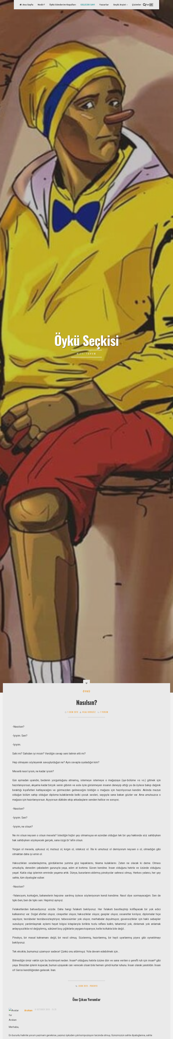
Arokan (28, 1010)
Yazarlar (104, 4)
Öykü (86, 691)
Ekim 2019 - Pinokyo (88, 986)
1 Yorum (104, 712)
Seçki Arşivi (119, 4)
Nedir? (41, 4)
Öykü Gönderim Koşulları (62, 4)
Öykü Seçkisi (86, 340)
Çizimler (136, 4)
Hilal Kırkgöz (89, 712)
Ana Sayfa (27, 4)
